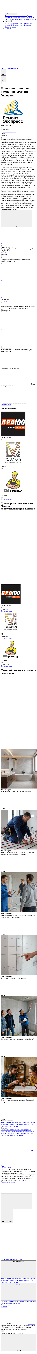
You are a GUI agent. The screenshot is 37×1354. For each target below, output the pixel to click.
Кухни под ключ (15, 19)
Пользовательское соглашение (16, 1133)
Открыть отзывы (6, 611)
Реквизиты (19, 1135)
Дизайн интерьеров (29, 1122)
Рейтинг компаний (11, 14)
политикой (21, 1180)
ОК (2, 1331)
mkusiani (3, 252)
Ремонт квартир (10, 16)
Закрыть (18, 1350)
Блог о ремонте (6, 1305)
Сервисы (8, 21)
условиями (31, 1324)
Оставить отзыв (6, 405)
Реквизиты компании (8, 1182)
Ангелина (4, 301)
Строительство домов (28, 19)
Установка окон (21, 16)
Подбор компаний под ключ (22, 25)
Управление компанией (16, 1131)
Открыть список (6, 499)
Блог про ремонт (10, 27)
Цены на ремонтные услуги (14, 23)
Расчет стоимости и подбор (10, 68)
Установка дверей (21, 1124)
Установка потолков (20, 17)
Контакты (8, 28)
